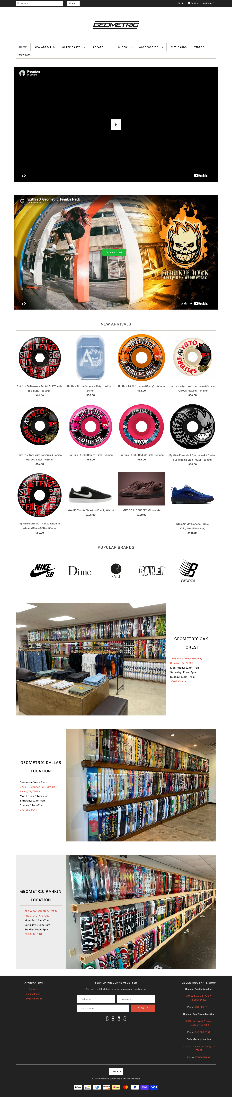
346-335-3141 (179, 681)
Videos (199, 47)
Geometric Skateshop (109, 1079)
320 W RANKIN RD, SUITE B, (40, 911)
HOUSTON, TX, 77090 (36, 915)
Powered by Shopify (130, 1079)
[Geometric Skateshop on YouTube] (113, 1018)
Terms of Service (33, 998)
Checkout (209, 3)
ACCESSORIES (149, 47)
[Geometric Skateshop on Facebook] (107, 1018)
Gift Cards (179, 47)
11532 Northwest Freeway (186, 658)
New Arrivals (116, 324)
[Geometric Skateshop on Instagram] (119, 1018)
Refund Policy (33, 994)
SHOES (123, 47)
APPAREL (100, 47)
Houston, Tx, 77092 (181, 663)
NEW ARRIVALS (44, 47)
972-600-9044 (28, 809)
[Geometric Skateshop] (116, 25)
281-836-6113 (33, 934)
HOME (23, 47)
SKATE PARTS (72, 47)
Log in (180, 3)
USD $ (72, 3)
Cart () (194, 3)
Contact (33, 989)
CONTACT (25, 55)
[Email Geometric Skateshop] (125, 1018)
